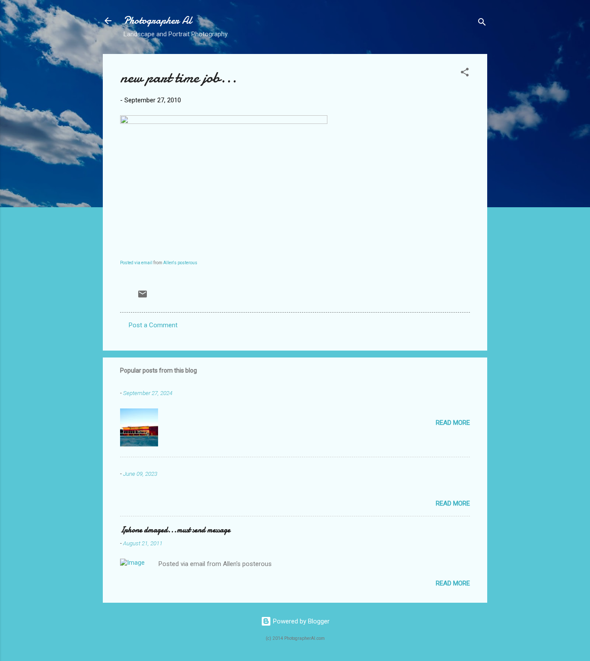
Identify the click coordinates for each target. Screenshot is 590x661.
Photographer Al (158, 20)
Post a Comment (153, 325)
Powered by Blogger (300, 621)
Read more (453, 423)
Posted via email (136, 262)
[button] (465, 73)
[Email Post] (142, 297)
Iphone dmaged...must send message (175, 530)
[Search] (482, 23)
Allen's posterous (180, 262)
